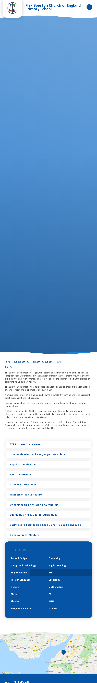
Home (7, 362)
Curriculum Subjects (43, 362)
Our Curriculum (21, 362)
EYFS (59, 362)
